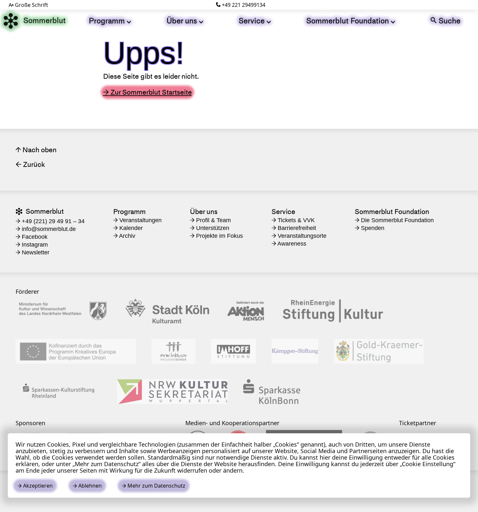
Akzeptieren (35, 485)
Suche (445, 20)
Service (255, 20)
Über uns (184, 20)
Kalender (128, 228)
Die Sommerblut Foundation (394, 220)
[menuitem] (110, 21)
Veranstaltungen (137, 220)
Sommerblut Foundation (350, 20)
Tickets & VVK (293, 220)
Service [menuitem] (283, 211)
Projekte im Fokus (216, 236)
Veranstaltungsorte (299, 236)
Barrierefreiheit (294, 228)
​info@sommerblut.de (46, 229)
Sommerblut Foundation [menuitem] (392, 211)
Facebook (31, 237)
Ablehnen (87, 485)
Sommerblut (34, 21)
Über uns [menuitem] (204, 211)
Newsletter (32, 252)
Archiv (124, 236)
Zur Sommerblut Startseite (147, 92)
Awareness (289, 243)
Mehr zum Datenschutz (153, 485)
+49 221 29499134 (240, 4)
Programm (110, 20)
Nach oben (36, 149)
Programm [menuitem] (129, 211)
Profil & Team (210, 220)
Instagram (32, 244)
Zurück (30, 164)
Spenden (369, 228)
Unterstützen (209, 228)
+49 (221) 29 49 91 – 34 (50, 221)
